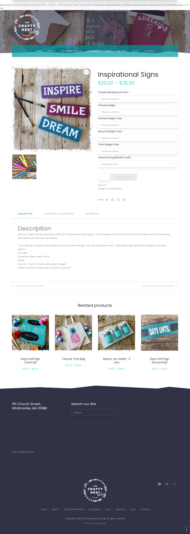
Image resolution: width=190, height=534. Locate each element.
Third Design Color (108, 144)
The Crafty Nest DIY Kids (94, 518)
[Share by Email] (124, 199)
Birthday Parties (71, 51)
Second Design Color (110, 131)
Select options (30, 368)
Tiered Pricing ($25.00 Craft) (114, 157)
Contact (150, 51)
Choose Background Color (113, 92)
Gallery (122, 51)
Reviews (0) (92, 214)
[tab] (25, 214)
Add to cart (124, 177)
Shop (108, 51)
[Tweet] (107, 199)
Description (25, 214)
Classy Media (100, 523)
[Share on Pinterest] (118, 199)
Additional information (59, 214)
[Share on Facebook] (112, 199)
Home (38, 51)
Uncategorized (115, 188)
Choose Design (106, 105)
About (51, 51)
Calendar (93, 51)
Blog (136, 51)
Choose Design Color (110, 118)
